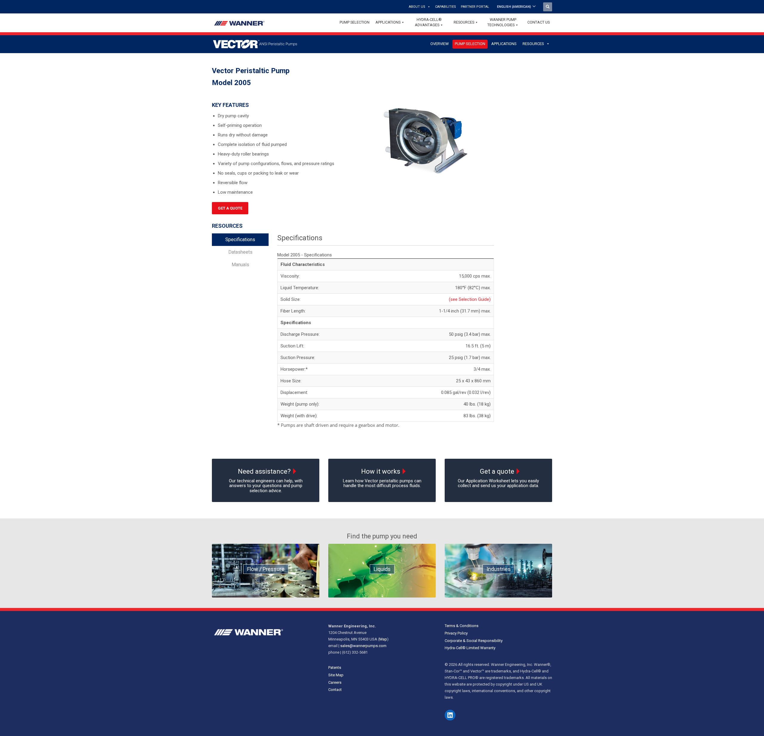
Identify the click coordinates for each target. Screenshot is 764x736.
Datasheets (240, 252)
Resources (464, 22)
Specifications (240, 239)
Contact (335, 689)
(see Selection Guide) (470, 299)
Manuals (240, 264)
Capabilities (445, 7)
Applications (388, 22)
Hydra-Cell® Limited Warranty (470, 648)
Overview (439, 43)
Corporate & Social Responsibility (474, 640)
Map (383, 639)
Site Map (336, 675)
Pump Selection (354, 22)
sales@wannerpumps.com (363, 645)
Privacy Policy (456, 633)
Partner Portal (475, 7)
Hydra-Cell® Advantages (428, 22)
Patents (334, 667)
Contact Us (538, 22)
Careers (334, 682)
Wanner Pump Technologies (501, 22)
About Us (417, 7)
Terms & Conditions (461, 625)
